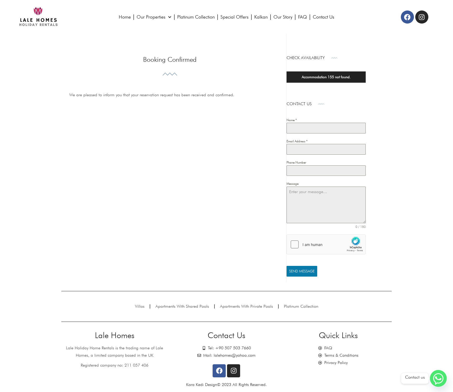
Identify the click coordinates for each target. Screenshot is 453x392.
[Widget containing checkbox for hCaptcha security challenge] (326, 244)
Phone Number (296, 162)
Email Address (297, 141)
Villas (139, 306)
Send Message (302, 271)
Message (293, 184)
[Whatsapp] (438, 378)
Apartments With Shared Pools (182, 306)
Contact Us (323, 17)
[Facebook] (407, 17)
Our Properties (151, 17)
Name (292, 120)
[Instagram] (421, 17)
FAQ (302, 17)
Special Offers (234, 17)
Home (125, 17)
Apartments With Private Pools (246, 306)
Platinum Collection (196, 17)
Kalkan (261, 17)
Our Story (282, 17)
